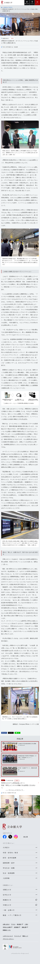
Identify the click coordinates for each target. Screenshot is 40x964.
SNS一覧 (25, 836)
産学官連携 (8, 47)
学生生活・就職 (9, 868)
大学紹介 (6, 847)
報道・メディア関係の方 (12, 915)
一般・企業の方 (9, 910)
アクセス (13, 924)
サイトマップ (17, 936)
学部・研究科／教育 (10, 852)
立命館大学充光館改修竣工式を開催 (27, 743)
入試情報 (6, 878)
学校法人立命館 (7, 927)
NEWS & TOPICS (8, 7)
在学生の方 (7, 895)
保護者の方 (7, 900)
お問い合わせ (6, 924)
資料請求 (19, 924)
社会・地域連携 (14, 47)
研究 (3, 792)
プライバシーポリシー (8, 939)
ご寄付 (26, 924)
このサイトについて (8, 936)
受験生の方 (7, 889)
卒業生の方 (7, 905)
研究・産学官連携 (9, 858)
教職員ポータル (7, 930)
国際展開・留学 (9, 863)
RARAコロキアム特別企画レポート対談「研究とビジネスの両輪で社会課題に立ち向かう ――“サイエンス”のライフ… (18, 786)
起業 (15, 792)
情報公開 (24, 927)
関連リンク (25, 936)
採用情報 (16, 927)
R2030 (4, 47)
